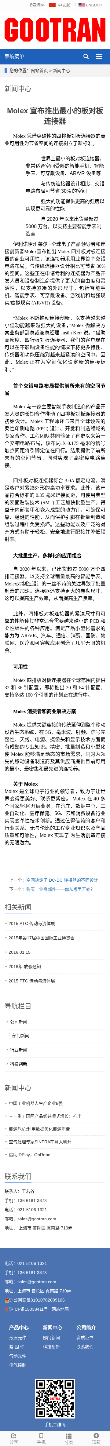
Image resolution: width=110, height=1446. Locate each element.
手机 (41, 1442)
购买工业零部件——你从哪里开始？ (60, 889)
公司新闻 (18, 1021)
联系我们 (85, 1346)
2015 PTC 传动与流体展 (32, 923)
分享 (13, 1442)
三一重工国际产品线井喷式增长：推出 (45, 1116)
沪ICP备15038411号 (28, 1309)
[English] (90, 5)
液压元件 (17, 1337)
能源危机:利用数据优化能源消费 (39, 1129)
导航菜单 (14, 56)
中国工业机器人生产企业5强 (36, 1103)
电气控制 (17, 1365)
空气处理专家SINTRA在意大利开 (40, 1141)
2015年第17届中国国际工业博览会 (42, 937)
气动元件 (17, 1355)
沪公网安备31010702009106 (37, 1300)
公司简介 (86, 1327)
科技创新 (18, 1064)
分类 (68, 1442)
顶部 (96, 1442)
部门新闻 (20, 1035)
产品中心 (19, 1327)
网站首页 (39, 70)
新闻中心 (61, 70)
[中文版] (60, 5)
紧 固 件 (16, 1346)
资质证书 (85, 1337)
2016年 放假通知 (25, 966)
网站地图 (60, 1309)
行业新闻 (18, 1049)
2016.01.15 (20, 952)
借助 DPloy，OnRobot (30, 1154)
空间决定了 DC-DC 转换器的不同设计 (62, 880)
